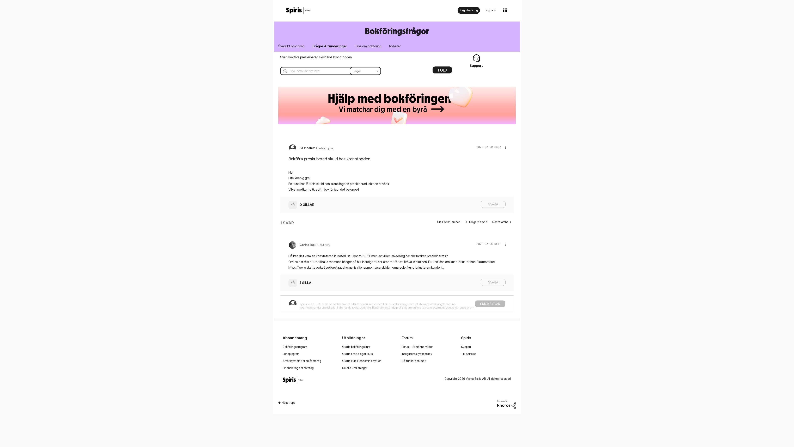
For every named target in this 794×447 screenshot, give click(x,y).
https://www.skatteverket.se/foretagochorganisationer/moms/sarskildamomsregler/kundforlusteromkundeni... (366, 267)
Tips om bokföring (368, 46)
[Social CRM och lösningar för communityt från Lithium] (506, 404)
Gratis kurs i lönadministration (361, 361)
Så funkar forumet (414, 361)
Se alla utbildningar (354, 368)
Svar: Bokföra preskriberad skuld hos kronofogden (316, 57)
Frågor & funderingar (329, 46)
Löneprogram (291, 354)
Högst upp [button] (288, 402)
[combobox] (327, 71)
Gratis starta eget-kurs (357, 354)
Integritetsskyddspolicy (417, 354)
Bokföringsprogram (295, 346)
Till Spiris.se (468, 354)
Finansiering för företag (298, 368)
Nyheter (395, 46)
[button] (505, 147)
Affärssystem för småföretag (302, 361)
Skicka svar (490, 304)
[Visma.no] (298, 10)
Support (466, 346)
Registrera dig (469, 10)
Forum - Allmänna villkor (417, 346)
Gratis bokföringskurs (356, 346)
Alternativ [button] (442, 71)
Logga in (490, 10)
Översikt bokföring (291, 46)
